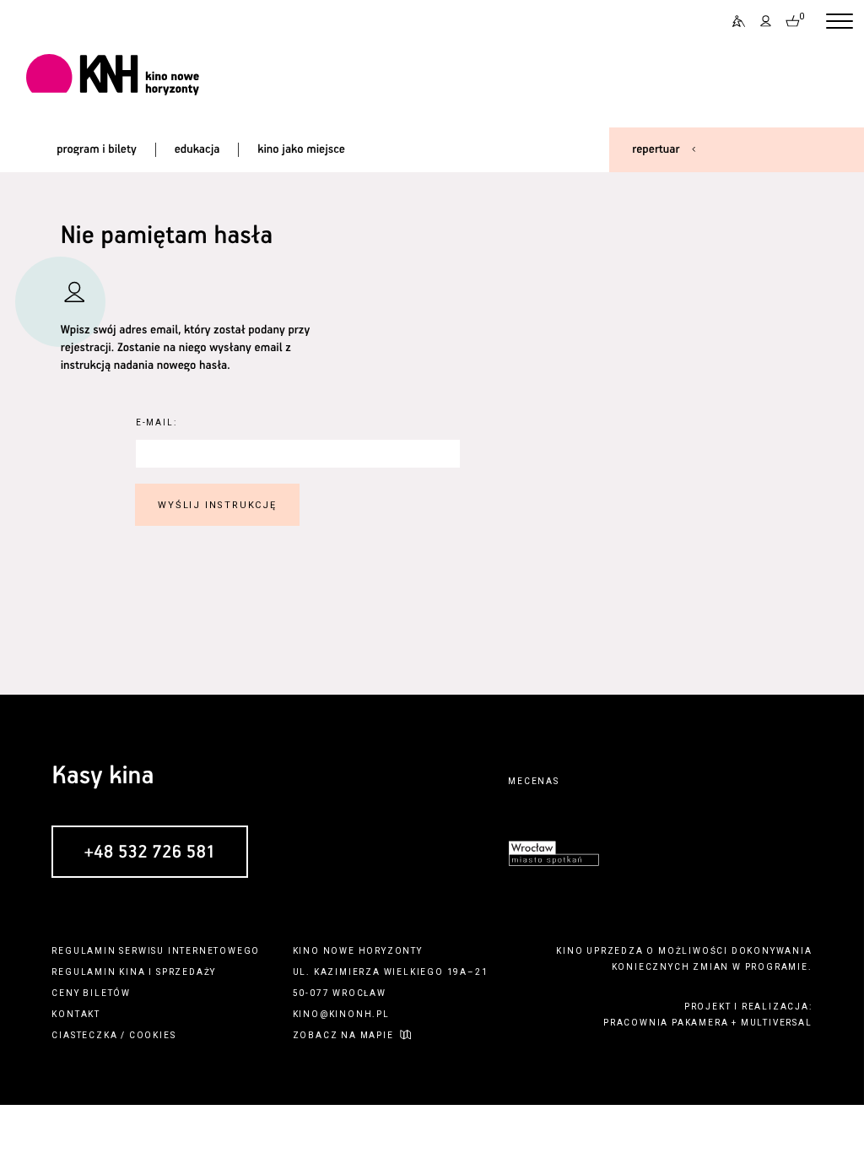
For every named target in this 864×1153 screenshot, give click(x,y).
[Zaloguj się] (766, 21)
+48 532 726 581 (149, 852)
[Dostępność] (733, 21)
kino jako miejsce (301, 149)
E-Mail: (156, 422)
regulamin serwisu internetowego (155, 950)
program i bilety (97, 149)
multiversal (777, 1022)
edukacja (197, 149)
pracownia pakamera (665, 1022)
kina (132, 972)
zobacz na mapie (343, 1035)
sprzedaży (186, 972)
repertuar (655, 149)
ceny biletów (91, 993)
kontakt (75, 1014)
